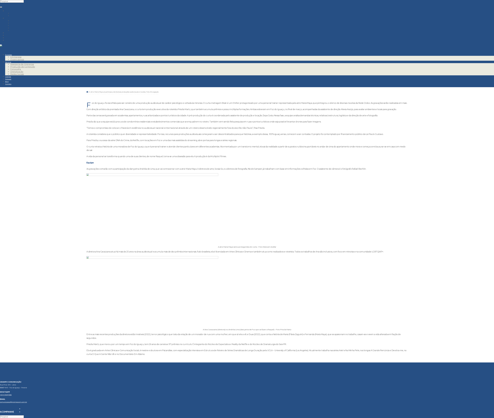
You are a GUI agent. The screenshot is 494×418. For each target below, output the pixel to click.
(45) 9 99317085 (6, 395)
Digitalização (16, 28)
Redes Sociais (17, 30)
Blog (7, 38)
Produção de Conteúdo (22, 23)
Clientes (9, 33)
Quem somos (17, 16)
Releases (9, 35)
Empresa (9, 11)
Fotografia (15, 25)
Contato (9, 40)
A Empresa (15, 13)
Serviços (9, 18)
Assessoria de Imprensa (22, 20)
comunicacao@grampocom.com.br (13, 402)
